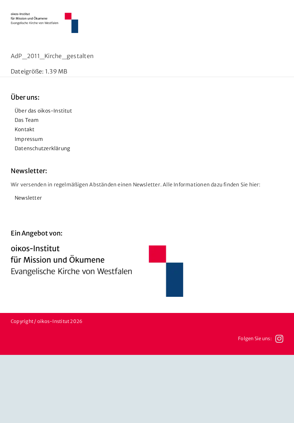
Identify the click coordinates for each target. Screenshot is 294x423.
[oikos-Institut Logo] (44, 15)
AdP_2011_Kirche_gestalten (52, 56)
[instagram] (279, 339)
